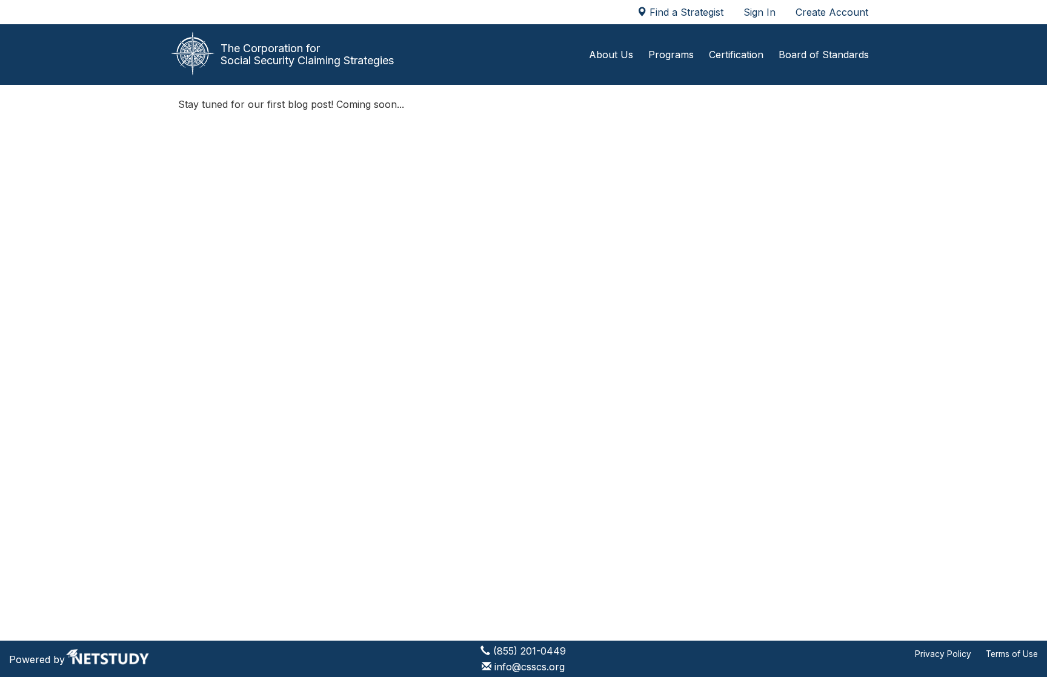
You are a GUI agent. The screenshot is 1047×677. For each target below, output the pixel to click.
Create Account (832, 12)
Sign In (759, 12)
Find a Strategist (684, 12)
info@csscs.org (529, 667)
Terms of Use (1012, 654)
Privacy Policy (943, 654)
